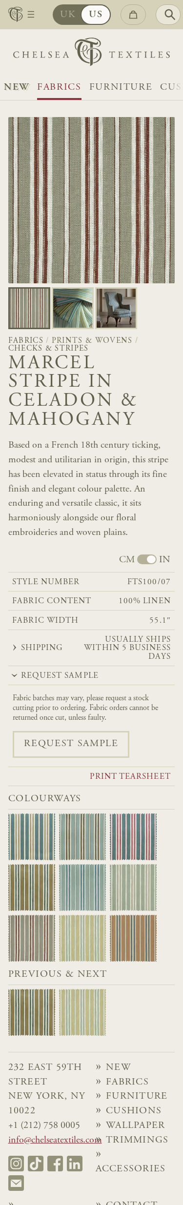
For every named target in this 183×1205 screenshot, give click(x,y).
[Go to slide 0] (29, 308)
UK (68, 15)
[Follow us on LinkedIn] (74, 1163)
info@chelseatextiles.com (55, 1140)
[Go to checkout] (133, 14)
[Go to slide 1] (73, 308)
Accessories (131, 1169)
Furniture (121, 87)
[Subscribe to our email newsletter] (16, 1183)
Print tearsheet (130, 777)
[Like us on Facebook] (55, 1163)
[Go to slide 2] (116, 308)
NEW (16, 87)
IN (164, 560)
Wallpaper (135, 1125)
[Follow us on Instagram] (16, 1163)
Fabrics (59, 87)
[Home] (91, 54)
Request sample (71, 744)
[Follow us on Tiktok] (35, 1163)
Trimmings (137, 1140)
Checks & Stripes (48, 349)
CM (127, 560)
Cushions (134, 1111)
